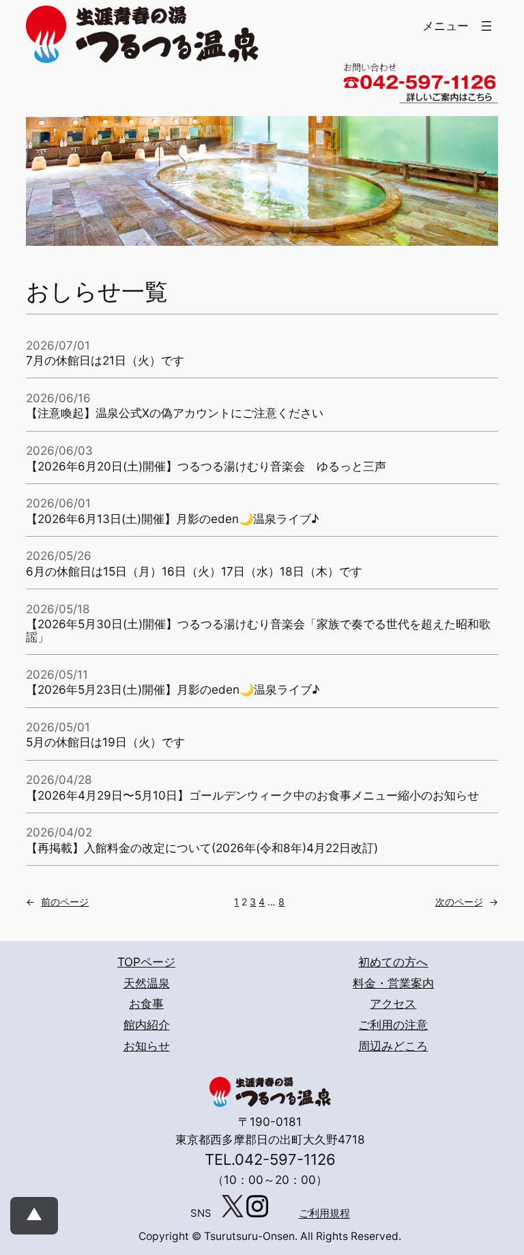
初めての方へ (393, 962)
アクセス (393, 1003)
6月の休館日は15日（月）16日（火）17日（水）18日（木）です (194, 571)
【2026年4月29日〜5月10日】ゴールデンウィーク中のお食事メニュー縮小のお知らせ (252, 795)
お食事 (146, 1003)
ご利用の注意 (393, 1024)
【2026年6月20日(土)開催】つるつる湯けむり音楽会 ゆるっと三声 (206, 466)
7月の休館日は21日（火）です (105, 360)
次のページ (466, 901)
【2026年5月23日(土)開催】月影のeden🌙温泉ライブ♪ (172, 689)
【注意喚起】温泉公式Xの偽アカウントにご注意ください (174, 413)
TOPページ (146, 962)
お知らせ (146, 1046)
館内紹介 (146, 1024)
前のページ (57, 901)
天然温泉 (146, 983)
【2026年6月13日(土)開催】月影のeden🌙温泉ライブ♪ (172, 519)
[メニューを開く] (486, 26)
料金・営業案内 (393, 983)
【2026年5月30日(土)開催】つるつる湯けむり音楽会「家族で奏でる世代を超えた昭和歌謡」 (258, 631)
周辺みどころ (393, 1046)
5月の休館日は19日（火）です (105, 742)
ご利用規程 (324, 1214)
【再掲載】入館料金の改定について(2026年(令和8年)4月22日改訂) (202, 848)
